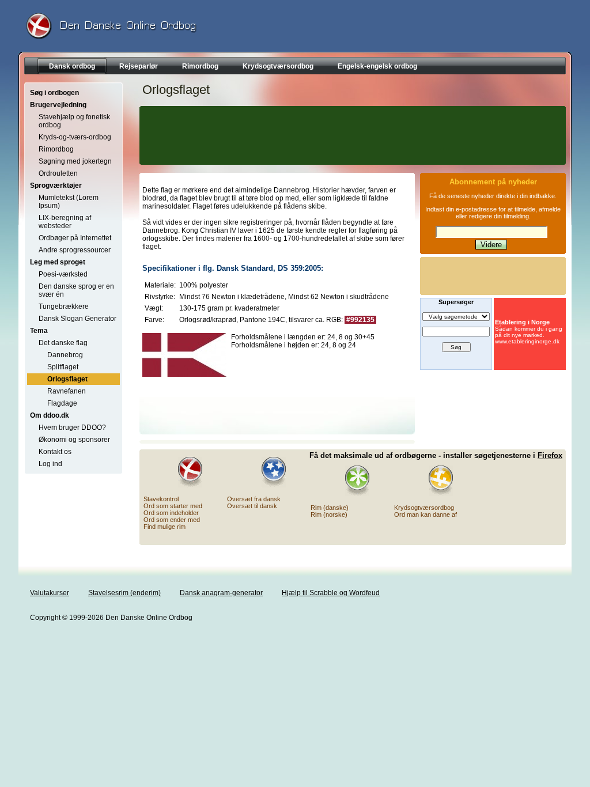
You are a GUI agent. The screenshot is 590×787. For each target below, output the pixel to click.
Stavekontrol (161, 498)
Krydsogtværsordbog (424, 507)
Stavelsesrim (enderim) (124, 593)
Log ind (50, 464)
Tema (39, 331)
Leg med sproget (57, 262)
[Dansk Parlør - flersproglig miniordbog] (267, 472)
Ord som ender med (171, 519)
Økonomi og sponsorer (74, 440)
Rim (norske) (329, 514)
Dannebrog (65, 355)
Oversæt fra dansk (254, 498)
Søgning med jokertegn (75, 161)
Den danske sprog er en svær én (76, 290)
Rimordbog (56, 149)
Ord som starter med (172, 505)
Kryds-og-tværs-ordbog (75, 137)
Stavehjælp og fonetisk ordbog (74, 121)
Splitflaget (62, 367)
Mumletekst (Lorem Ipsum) (69, 202)
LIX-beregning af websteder (65, 222)
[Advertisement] (351, 135)
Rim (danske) (330, 507)
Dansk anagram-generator (221, 593)
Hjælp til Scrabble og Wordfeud (331, 593)
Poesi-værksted (63, 274)
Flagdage (62, 403)
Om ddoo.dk (49, 415)
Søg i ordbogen (54, 93)
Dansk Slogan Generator (77, 319)
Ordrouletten (58, 173)
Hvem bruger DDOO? (72, 427)
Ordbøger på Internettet (75, 238)
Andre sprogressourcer (75, 250)
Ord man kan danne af (425, 514)
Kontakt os (55, 452)
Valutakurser (49, 593)
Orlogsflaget (67, 379)
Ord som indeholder (171, 512)
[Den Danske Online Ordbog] (183, 472)
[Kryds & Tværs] (434, 481)
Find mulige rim (164, 526)
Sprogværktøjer (56, 185)
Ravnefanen (66, 391)
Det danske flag (63, 343)
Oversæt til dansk (252, 505)
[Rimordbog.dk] (350, 481)
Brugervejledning (58, 105)
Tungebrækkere (64, 306)
